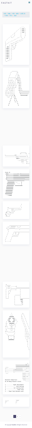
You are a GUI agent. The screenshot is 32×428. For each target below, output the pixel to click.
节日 (10, 15)
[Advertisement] (16, 127)
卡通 (13, 13)
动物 (9, 13)
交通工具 (22, 13)
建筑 (17, 13)
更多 (15, 15)
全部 (5, 13)
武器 (6, 15)
